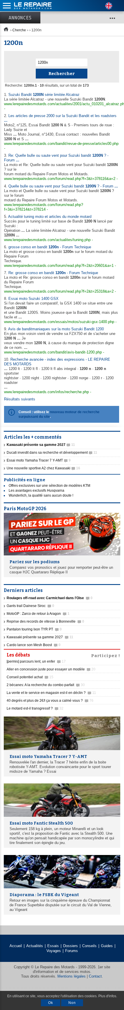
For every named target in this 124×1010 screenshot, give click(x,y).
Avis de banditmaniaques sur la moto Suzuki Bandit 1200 (56, 329)
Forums (71, 951)
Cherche (19, 30)
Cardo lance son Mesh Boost (34, 645)
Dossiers (70, 946)
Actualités (34, 946)
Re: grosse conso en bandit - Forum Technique (53, 273)
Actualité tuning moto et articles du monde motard (49, 216)
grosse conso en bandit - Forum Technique (49, 247)
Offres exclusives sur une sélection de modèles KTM (49, 486)
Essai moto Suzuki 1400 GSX (33, 298)
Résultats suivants (19, 399)
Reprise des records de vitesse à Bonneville (45, 621)
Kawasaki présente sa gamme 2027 (40, 637)
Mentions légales (71, 976)
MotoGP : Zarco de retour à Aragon (38, 614)
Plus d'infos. (107, 996)
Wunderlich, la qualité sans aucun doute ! (41, 495)
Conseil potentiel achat (30, 677)
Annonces (20, 17)
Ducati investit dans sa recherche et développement (52, 453)
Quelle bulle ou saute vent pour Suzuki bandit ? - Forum (63, 186)
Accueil (16, 946)
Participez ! (105, 655)
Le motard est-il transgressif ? (35, 708)
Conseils (89, 946)
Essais (53, 946)
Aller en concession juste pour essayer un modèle (51, 669)
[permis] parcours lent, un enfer (36, 661)
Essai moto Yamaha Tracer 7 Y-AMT (39, 460)
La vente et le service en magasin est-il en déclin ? (51, 693)
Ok (50, 1003)
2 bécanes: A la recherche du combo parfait (46, 685)
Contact (95, 976)
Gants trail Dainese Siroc (30, 606)
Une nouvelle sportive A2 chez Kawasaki (43, 468)
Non (72, 1003)
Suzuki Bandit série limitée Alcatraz (44, 94)
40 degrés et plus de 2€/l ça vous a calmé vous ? (50, 701)
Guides (107, 946)
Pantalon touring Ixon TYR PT (34, 629)
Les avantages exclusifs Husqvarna (36, 490)
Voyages (53, 951)
